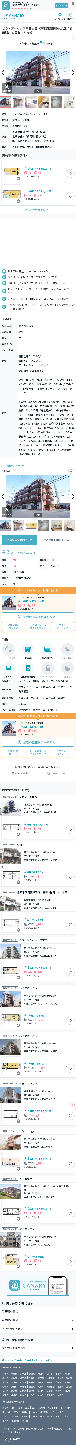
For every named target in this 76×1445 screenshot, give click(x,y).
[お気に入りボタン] (70, 173)
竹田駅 (46, 1360)
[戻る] (3, 73)
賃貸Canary (7, 1360)
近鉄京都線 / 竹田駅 (23, 132)
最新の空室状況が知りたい (41, 616)
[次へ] (73, 73)
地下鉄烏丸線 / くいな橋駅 (27, 141)
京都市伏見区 (33, 1360)
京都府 (20, 1360)
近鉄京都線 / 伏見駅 (23, 136)
